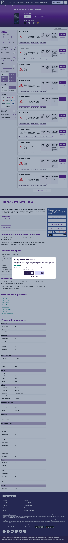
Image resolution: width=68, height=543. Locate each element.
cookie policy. (17, 265)
